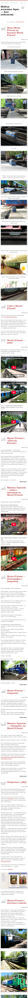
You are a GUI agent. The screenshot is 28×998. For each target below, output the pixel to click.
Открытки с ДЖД (16, 782)
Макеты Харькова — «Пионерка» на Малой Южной (16, 726)
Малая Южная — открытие (16, 691)
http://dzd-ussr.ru (11, 798)
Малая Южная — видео (16, 341)
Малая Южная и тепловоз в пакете (16, 901)
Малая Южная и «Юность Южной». (15, 440)
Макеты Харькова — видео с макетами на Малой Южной (16, 491)
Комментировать (24, 39)
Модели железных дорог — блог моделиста (10, 10)
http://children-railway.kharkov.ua (10, 317)
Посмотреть (10, 869)
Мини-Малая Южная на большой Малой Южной (15, 31)
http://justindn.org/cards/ (5, 861)
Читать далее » (23, 481)
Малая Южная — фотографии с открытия (16, 579)
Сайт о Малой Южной (14, 307)
